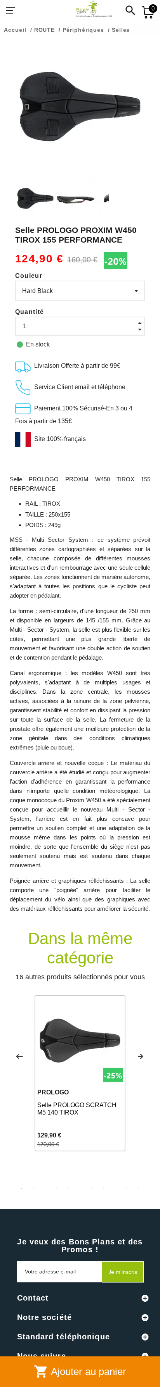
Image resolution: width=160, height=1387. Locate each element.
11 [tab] (138, 1188)
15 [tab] (92, 1199)
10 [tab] (126, 1188)
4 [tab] (57, 1188)
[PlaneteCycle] (86, 10)
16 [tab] (103, 1199)
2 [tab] (33, 1188)
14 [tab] (80, 1199)
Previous (19, 1056)
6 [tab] (80, 1188)
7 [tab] (92, 1188)
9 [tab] (115, 1188)
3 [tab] (45, 1188)
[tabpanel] (80, 1073)
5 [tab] (68, 1188)
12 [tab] (57, 1199)
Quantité (29, 311)
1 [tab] (22, 1188)
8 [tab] (103, 1188)
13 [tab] (68, 1199)
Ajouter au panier (80, 1371)
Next (140, 1056)
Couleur (28, 275)
